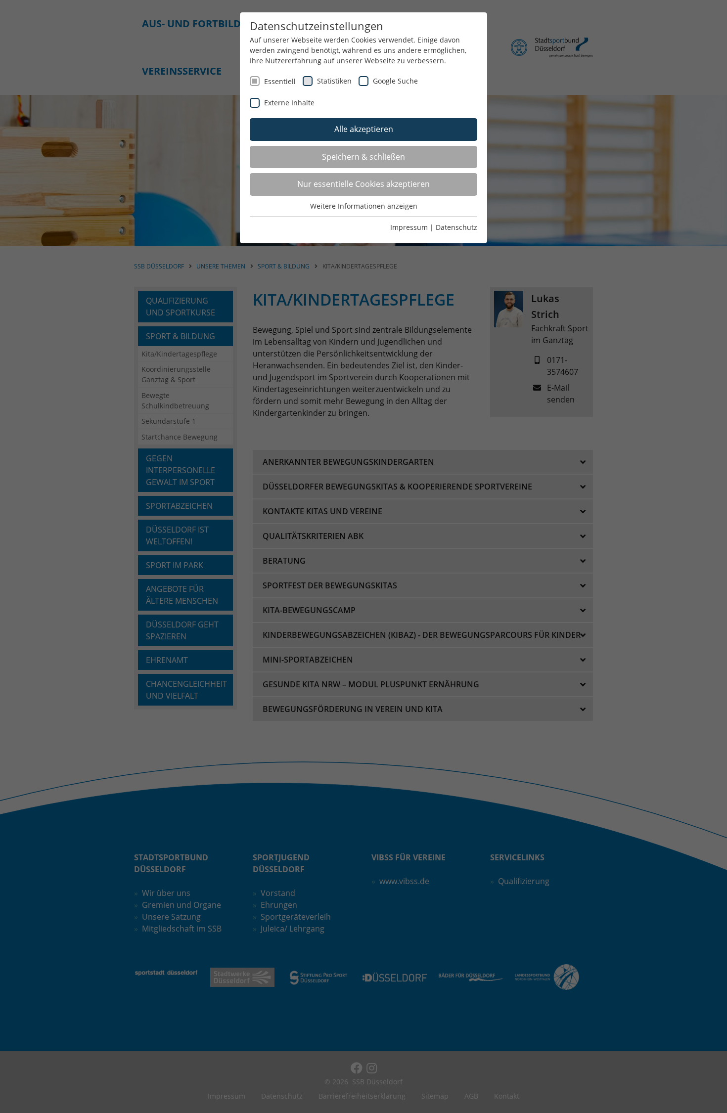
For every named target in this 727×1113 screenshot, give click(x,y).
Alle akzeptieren (363, 129)
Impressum (409, 227)
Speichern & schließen (363, 156)
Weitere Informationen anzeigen (363, 206)
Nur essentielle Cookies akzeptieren (363, 183)
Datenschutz (456, 227)
